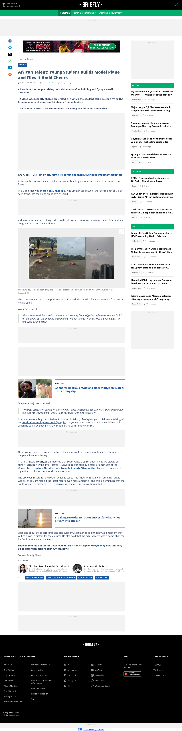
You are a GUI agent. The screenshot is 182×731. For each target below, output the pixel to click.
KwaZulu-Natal (42, 468)
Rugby (134, 162)
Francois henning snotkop (61, 578)
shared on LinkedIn (51, 190)
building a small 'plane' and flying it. (44, 422)
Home (21, 59)
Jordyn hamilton (34, 578)
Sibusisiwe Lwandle (51, 83)
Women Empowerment (110, 12)
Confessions (136, 99)
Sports (134, 147)
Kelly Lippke (63, 83)
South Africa (136, 257)
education (61, 484)
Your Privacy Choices (94, 729)
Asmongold (102, 578)
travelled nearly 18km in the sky (80, 468)
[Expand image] (121, 231)
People (65, 13)
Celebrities (136, 115)
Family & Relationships (84, 12)
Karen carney (85, 578)
